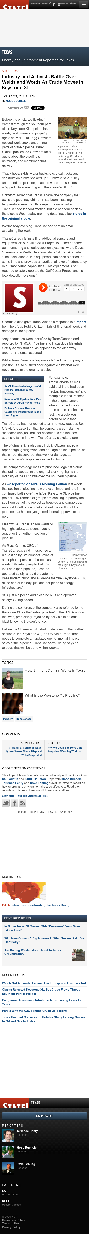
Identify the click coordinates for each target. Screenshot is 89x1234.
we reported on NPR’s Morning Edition (36, 483)
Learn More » (9, 795)
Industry (8, 719)
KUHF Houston (35, 779)
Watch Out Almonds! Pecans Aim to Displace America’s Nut (44, 983)
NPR (56, 4)
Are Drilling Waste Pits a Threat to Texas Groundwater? (32, 952)
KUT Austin (10, 779)
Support (44, 1116)
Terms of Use (10, 1223)
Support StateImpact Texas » (33, 795)
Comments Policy (13, 1220)
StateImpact (14, 4)
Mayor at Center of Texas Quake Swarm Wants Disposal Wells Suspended (24, 751)
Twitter (6, 803)
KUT (5, 1190)
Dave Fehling (39, 783)
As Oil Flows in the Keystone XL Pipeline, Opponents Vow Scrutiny (23, 389)
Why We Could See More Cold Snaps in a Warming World (64, 749)
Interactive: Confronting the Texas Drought (37, 905)
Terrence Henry (12, 783)
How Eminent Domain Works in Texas (55, 670)
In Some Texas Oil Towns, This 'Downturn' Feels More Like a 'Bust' (42, 928)
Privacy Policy (11, 1227)
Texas (7, 52)
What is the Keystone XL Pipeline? (52, 695)
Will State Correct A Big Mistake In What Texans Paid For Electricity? (44, 940)
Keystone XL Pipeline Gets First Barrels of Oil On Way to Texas (23, 401)
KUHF (6, 1201)
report (81, 321)
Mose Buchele (16, 101)
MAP (16, 71)
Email (26, 108)
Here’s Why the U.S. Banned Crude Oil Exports (34, 1010)
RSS (22, 803)
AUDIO (6, 71)
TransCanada (24, 719)
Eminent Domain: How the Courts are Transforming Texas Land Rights (22, 411)
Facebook (14, 803)
